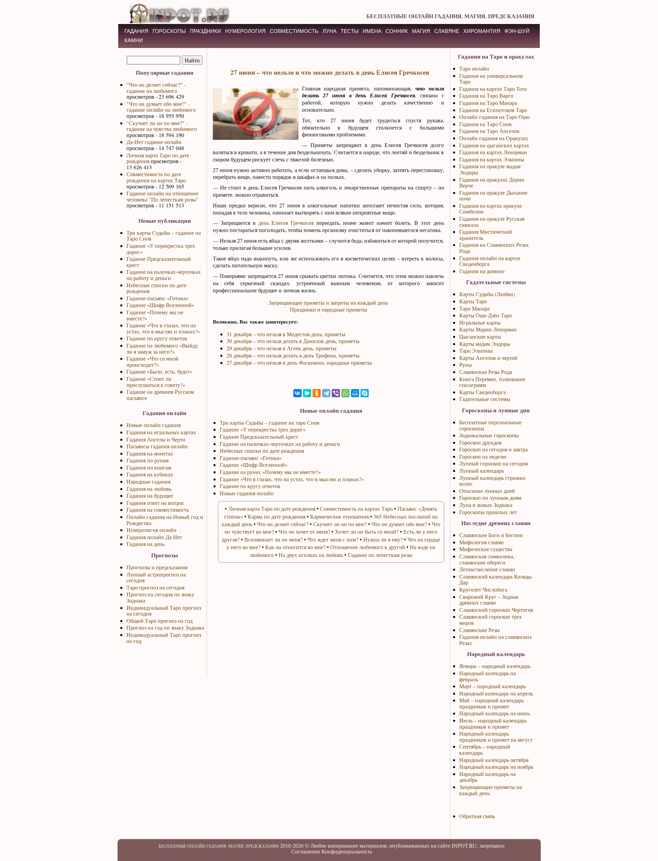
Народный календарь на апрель (496, 693)
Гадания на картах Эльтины (491, 159)
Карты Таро (473, 301)
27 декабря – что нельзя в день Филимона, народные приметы (299, 362)
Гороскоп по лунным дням (490, 497)
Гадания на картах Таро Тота (493, 88)
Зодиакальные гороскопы (489, 435)
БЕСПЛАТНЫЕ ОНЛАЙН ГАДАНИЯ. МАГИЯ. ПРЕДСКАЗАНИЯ (450, 16)
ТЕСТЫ (349, 31)
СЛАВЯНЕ (446, 31)
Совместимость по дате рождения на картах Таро (156, 177)
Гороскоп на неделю (483, 456)
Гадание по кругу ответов (156, 338)
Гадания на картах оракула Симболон (490, 208)
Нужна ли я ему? (383, 539)
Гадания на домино (481, 271)
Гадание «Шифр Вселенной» (160, 304)
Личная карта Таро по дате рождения (157, 158)
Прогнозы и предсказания (156, 567)
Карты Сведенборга (482, 392)
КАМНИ (133, 40)
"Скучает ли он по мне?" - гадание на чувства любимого (161, 126)
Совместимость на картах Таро (356, 508)
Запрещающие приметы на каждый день (490, 790)
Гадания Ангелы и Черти (155, 439)
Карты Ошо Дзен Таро (485, 315)
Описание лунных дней (487, 490)
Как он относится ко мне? (295, 546)
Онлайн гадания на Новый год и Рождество (164, 519)
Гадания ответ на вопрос (155, 502)
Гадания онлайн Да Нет (154, 537)
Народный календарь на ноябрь (496, 766)
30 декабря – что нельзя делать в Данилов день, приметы (293, 340)
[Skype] (365, 393)
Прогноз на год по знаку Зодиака (165, 627)
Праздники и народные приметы (328, 309)
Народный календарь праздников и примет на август (496, 736)
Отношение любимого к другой (367, 546)
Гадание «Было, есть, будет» (159, 371)
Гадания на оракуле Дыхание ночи (493, 195)
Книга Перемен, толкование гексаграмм (492, 382)
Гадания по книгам (148, 467)
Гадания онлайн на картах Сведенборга (490, 261)
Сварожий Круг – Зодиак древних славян (489, 599)
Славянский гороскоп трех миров (490, 619)
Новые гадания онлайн (247, 493)
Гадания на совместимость (157, 509)
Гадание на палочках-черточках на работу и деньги (163, 274)
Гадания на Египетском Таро (493, 109)
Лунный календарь (481, 470)
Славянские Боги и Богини (491, 534)
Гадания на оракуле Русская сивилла (491, 221)
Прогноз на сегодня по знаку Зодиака (160, 597)
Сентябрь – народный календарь (484, 749)
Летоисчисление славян (487, 569)
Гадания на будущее (149, 495)
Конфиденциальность (346, 851)
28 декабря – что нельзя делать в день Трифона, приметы (293, 355)
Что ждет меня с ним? (332, 539)
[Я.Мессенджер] (307, 393)
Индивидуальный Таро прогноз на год (163, 637)
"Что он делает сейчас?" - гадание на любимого (156, 87)
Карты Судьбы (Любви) (487, 294)
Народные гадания (148, 481)
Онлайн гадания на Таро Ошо (494, 116)
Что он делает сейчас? (282, 523)
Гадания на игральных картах (161, 432)
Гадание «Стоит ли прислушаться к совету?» (155, 381)
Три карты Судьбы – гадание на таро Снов (269, 422)
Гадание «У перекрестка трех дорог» (160, 248)
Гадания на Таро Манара (488, 102)
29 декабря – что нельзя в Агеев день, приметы (282, 348)
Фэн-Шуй (516, 31)
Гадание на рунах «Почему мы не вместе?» (270, 471)
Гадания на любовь (148, 488)
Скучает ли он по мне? (340, 523)
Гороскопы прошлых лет (488, 512)
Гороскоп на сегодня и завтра (493, 449)
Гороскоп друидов (480, 442)
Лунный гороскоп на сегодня (493, 463)
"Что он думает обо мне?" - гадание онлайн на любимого (161, 106)
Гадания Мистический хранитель (485, 234)
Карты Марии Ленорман (488, 329)
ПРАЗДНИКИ (205, 31)
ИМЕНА (372, 31)
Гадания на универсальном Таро (491, 78)
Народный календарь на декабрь (487, 777)
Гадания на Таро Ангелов (489, 130)
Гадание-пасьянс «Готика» (157, 298)
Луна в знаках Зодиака (485, 504)
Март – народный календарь (492, 686)
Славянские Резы (479, 629)
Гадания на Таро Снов (485, 124)
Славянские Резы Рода (485, 371)
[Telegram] (326, 393)
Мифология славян (481, 542)
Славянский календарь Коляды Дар (495, 579)
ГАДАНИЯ (136, 31)
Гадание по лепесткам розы (380, 554)
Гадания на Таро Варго (486, 95)
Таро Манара (474, 308)
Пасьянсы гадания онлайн (157, 446)
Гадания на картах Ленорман (493, 152)
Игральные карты (480, 322)
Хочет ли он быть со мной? (367, 531)
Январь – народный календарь (495, 665)
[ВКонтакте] (297, 393)
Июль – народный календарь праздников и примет (493, 723)
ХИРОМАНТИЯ (481, 31)
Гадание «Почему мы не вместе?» (154, 315)
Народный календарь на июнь (494, 713)
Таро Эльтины (476, 350)
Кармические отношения (339, 516)
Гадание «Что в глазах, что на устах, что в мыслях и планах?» (163, 328)
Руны (465, 364)
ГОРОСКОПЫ (169, 31)
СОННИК (397, 31)
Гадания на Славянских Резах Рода (494, 247)
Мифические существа (485, 549)
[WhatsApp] (345, 393)
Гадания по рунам (147, 460)
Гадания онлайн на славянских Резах (495, 639)
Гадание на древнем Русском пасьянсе (160, 394)
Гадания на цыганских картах (494, 145)
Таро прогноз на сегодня (155, 587)
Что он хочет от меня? (304, 531)
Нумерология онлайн (151, 529)
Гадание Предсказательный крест (158, 261)
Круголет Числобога (483, 589)
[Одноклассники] (317, 393)
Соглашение (305, 851)
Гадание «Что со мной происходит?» (152, 361)
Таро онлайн (474, 68)
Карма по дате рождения (276, 516)
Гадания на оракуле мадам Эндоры (490, 169)
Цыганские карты (480, 336)
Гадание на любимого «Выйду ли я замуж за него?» (162, 348)
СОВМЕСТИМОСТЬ (294, 31)
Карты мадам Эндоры (484, 343)
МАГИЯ (421, 31)
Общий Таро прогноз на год (159, 620)
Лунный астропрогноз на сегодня (156, 577)
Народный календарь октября (493, 759)
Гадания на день (145, 543)
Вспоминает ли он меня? (273, 539)
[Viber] (336, 393)
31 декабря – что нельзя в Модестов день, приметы (286, 334)
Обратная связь (477, 816)
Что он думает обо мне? (399, 523)
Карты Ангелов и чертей (488, 357)
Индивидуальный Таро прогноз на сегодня (163, 610)
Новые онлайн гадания (153, 424)
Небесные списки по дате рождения (156, 288)
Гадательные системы (484, 398)
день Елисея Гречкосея (286, 222)
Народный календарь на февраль (487, 676)
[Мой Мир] (355, 393)
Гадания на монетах (149, 453)
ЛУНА (329, 31)
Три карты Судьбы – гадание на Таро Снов (163, 235)
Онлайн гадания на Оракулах (493, 138)
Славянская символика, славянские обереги (486, 559)
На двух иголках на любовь (311, 554)
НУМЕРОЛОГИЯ (245, 31)
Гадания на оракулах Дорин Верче (491, 182)
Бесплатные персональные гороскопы (490, 425)
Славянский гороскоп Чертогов (496, 609)
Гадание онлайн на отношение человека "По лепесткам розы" (162, 196)
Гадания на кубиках (149, 474)
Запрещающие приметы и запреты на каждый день (328, 302)
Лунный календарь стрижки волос (492, 480)
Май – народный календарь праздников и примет (491, 703)
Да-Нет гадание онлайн (154, 141)
